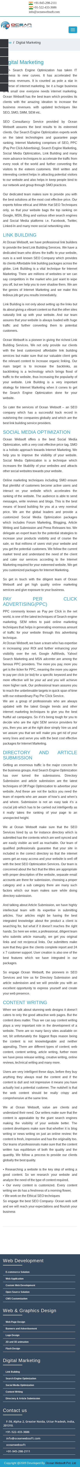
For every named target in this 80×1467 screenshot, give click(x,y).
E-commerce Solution (17, 1272)
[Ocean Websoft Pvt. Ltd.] (40, 26)
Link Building (12, 1372)
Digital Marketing (23, 62)
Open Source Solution (17, 1292)
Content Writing (14, 1391)
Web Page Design (15, 1322)
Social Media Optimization (19, 1385)
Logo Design (12, 1335)
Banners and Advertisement (21, 1328)
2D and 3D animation (17, 1342)
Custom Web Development (20, 1285)
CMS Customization (16, 1298)
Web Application (14, 1278)
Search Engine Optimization (20, 1378)
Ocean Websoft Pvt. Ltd (61, 1463)
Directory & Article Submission (22, 1398)
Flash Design (12, 1348)
